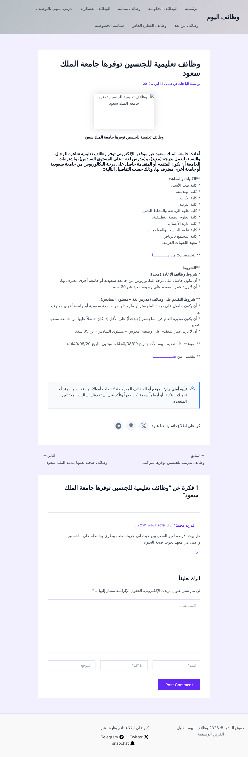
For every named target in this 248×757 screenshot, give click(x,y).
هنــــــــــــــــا (164, 356)
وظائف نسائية (129, 8)
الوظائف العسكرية (95, 8)
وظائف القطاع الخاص (149, 25)
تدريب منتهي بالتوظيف (54, 8)
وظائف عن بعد (186, 25)
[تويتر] (143, 426)
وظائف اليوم (223, 17)
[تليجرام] (118, 426)
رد (196, 552)
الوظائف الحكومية (162, 8)
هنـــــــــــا (161, 255)
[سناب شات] (131, 426)
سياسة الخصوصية (109, 25)
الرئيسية (191, 8)
